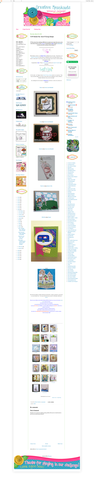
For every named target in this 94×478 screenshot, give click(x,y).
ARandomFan (71, 172)
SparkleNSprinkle (72, 266)
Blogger (49, 456)
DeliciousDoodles (71, 188)
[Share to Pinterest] (53, 402)
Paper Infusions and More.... (72, 117)
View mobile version (46, 446)
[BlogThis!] (49, 402)
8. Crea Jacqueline (44, 352)
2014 (18, 257)
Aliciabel (69, 167)
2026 (18, 197)
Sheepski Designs (72, 261)
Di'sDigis (69, 191)
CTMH (69, 187)
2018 (18, 250)
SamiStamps (70, 254)
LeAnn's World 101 (72, 227)
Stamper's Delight (72, 267)
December (20, 211)
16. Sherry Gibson (36, 382)
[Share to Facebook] (52, 402)
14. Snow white (44, 372)
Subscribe (72, 75)
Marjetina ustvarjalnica (71, 135)
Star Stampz (70, 269)
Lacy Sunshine (71, 224)
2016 (18, 254)
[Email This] (48, 402)
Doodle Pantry (71, 198)
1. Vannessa (35, 332)
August (20, 218)
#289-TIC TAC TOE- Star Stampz (21, 237)
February (20, 246)
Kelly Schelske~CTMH (72, 217)
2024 (18, 200)
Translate (71, 45)
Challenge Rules (37, 29)
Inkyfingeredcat (71, 102)
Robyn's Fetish (71, 252)
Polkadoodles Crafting (73, 248)
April (19, 225)
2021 (18, 206)
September (21, 216)
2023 (18, 202)
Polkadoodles (71, 246)
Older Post (60, 443)
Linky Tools (54, 397)
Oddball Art (70, 243)
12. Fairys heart (53, 362)
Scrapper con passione (71, 121)
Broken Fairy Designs (72, 176)
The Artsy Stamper (72, 275)
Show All (76, 136)
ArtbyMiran (70, 173)
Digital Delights (71, 195)
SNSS (46, 297)
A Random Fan (71, 164)
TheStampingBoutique (73, 278)
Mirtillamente (71, 237)
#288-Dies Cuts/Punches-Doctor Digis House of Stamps (22, 242)
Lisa (41, 121)
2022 (18, 204)
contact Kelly (59, 43)
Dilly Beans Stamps (72, 196)
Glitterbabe (70, 208)
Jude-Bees (70, 124)
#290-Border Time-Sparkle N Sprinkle (21, 233)
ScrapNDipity (71, 260)
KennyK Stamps (71, 219)
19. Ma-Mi (36, 392)
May (19, 223)
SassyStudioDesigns (72, 257)
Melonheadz (70, 235)
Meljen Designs (71, 234)
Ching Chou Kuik (71, 179)
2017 (18, 252)
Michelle (43, 217)
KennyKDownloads (72, 220)
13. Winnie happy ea (35, 372)
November (20, 212)
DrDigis (69, 201)
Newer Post (32, 443)
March (20, 226)
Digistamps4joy (71, 193)
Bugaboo (70, 178)
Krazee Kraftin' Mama (73, 113)
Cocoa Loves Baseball (48, 121)
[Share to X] (50, 402)
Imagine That (71, 211)
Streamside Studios (72, 273)
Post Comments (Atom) (41, 449)
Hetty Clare (70, 210)
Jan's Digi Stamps (71, 214)
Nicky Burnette (71, 241)
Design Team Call (26, 29)
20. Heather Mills (44, 392)
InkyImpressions (71, 213)
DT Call (69, 202)
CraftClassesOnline (72, 184)
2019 (18, 209)
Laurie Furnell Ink (72, 225)
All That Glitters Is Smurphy (72, 131)
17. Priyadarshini (44, 382)
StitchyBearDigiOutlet (72, 272)
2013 (18, 259)
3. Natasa (53, 332)
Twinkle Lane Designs (73, 281)
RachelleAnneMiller (72, 251)
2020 (18, 207)
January (20, 248)
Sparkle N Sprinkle (34, 57)
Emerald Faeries (71, 204)
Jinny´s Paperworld (72, 127)
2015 (18, 255)
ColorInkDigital (71, 181)
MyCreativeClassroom (73, 240)
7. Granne (36, 352)
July (19, 219)
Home (17, 29)
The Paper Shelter (72, 276)
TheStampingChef (72, 280)
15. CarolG (53, 372)
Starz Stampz (71, 270)
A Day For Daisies (71, 163)
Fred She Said (71, 207)
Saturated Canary (71, 258)
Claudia (40, 148)
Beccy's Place (71, 175)
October (20, 214)
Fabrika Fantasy (71, 205)
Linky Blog (59, 397)
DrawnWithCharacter (72, 199)
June (19, 221)
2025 (18, 199)
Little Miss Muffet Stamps (71, 232)
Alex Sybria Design (72, 166)
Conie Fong (70, 182)
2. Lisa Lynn (44, 332)
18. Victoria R (53, 382)
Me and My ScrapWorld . (70, 109)
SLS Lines (70, 263)
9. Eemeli (53, 352)
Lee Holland (70, 228)
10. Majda (36, 362)
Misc (69, 238)
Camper (49, 217)
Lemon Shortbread (72, 230)
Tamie (41, 87)
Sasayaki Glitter (71, 255)
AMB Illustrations (71, 170)
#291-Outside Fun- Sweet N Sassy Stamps (21, 229)
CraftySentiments (72, 185)
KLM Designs (71, 222)
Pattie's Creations (71, 244)
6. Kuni (53, 342)
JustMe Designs (71, 216)
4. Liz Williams (36, 342)
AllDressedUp (71, 169)
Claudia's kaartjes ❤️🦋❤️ (72, 105)
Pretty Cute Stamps (72, 249)
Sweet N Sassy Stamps (47, 75)
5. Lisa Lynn (44, 342)
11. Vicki (44, 362)
